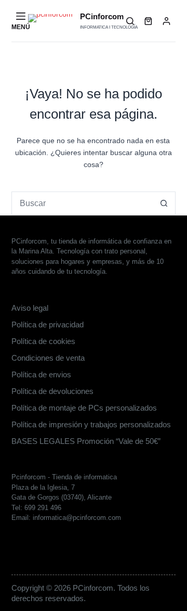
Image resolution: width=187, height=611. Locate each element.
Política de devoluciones (52, 391)
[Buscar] (130, 21)
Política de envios (41, 374)
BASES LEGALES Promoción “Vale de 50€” (86, 441)
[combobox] (82, 203)
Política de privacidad (47, 324)
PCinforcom (102, 16)
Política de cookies (43, 341)
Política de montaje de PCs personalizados (84, 407)
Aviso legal (29, 307)
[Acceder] (166, 21)
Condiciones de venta (48, 357)
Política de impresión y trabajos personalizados (91, 424)
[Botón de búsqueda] (164, 203)
